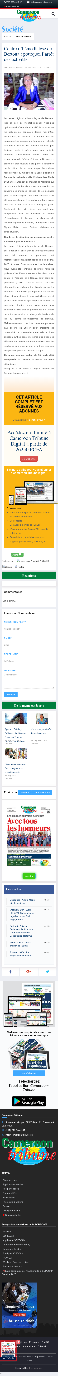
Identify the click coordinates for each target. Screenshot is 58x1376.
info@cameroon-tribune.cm (40, 2)
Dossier (6, 1206)
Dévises (29, 1361)
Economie (34, 1342)
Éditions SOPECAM (12, 1266)
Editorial (42, 1346)
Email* (8, 638)
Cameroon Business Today (16, 1244)
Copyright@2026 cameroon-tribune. (18, 1357)
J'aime (15, 555)
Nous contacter (12, 6)
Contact (50, 1357)
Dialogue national (11, 1210)
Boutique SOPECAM (13, 1253)
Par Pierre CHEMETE (13, 67)
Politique (22, 1342)
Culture (7, 1346)
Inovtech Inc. (35, 1368)
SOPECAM (8, 1236)
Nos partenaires (11, 1188)
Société (45, 1342)
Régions (8, 1350)
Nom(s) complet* (15, 622)
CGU (35, 1357)
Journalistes (9, 1197)
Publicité (42, 1357)
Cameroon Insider (12, 1249)
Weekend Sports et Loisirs (16, 1262)
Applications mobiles (13, 1184)
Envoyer (11, 694)
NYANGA (7, 1257)
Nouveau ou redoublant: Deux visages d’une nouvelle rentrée (16, 768)
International (29, 1346)
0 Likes (47, 67)
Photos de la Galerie (13, 1202)
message (10, 670)
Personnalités (9, 1193)
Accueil (7, 36)
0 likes (9, 744)
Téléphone (11, 654)
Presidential (10, 1342)
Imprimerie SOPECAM (14, 1240)
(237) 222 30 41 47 (14, 2)
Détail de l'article (23, 36)
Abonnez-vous (42, 792)
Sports (17, 1346)
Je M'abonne (29, 459)
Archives (7, 1231)
